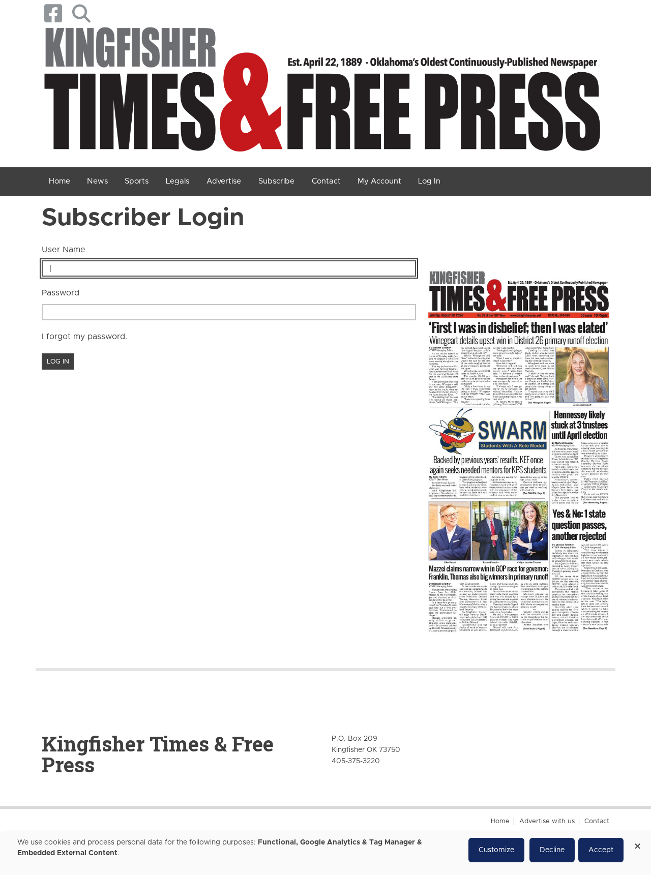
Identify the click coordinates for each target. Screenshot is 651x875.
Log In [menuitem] (429, 181)
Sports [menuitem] (137, 181)
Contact (596, 821)
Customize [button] (496, 850)
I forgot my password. (84, 337)
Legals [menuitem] (177, 181)
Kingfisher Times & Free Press (158, 754)
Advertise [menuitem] (223, 181)
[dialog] (325, 853)
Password (60, 293)
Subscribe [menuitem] (276, 181)
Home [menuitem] (59, 181)
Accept (600, 850)
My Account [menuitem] (379, 181)
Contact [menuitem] (326, 181)
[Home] (322, 92)
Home (500, 821)
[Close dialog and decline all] (637, 842)
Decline (552, 850)
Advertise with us (547, 821)
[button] (81, 13)
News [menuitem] (97, 181)
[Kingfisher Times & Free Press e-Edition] (518, 443)
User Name (63, 250)
